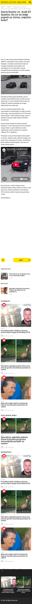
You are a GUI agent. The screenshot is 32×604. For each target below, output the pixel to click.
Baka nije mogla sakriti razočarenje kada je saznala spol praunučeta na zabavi (14, 405)
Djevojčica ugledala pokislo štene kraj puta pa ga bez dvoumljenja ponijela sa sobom (15, 367)
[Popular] (4, 305)
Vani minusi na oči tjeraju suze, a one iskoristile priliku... (19, 274)
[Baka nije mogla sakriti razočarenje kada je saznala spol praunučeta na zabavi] (16, 388)
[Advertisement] (16, 41)
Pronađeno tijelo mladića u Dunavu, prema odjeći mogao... (8, 591)
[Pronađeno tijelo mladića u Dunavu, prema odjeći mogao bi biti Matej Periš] (16, 315)
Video (2, 363)
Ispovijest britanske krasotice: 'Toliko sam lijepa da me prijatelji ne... (19, 290)
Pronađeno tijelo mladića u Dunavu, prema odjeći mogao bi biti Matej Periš (15, 331)
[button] (30, 2)
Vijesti (3, 328)
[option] (8, 585)
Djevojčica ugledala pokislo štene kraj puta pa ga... (24, 591)
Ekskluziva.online (13, 2)
